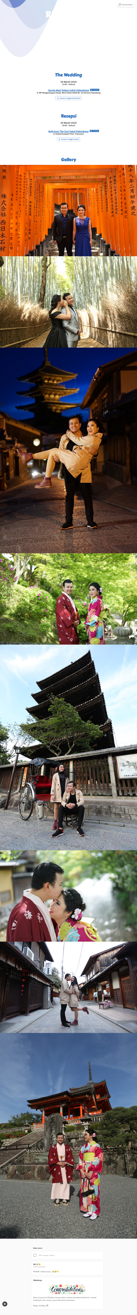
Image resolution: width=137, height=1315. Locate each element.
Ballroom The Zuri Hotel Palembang (68, 131)
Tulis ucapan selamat (46, 1255)
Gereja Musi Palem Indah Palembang (68, 90)
